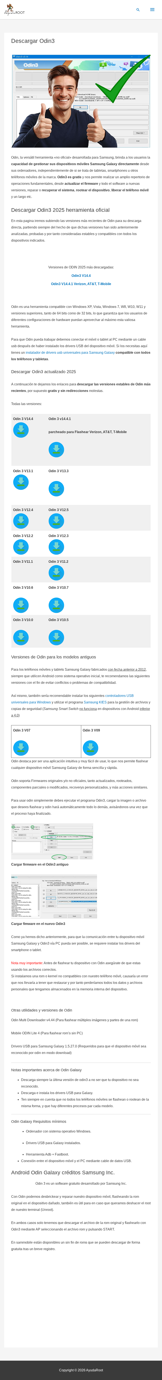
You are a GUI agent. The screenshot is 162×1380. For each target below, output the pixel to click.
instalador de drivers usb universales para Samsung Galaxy (70, 352)
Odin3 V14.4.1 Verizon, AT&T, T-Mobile (81, 284)
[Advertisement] (81, 1301)
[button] (138, 10)
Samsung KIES (95, 702)
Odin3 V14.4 (81, 275)
